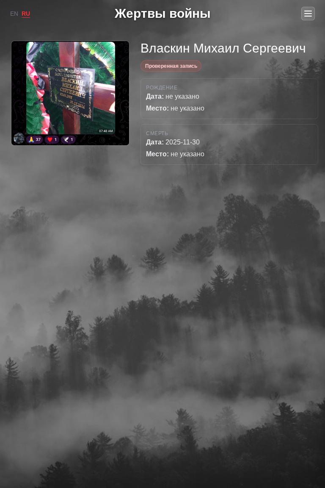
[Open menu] (308, 13)
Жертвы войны (163, 13)
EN (14, 13)
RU (26, 13)
